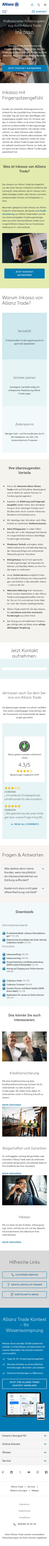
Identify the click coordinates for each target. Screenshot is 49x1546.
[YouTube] (28, 1472)
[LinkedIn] (11, 1472)
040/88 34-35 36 (27, 1524)
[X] (20, 1472)
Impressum (24, 1504)
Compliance (24, 1517)
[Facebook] (46, 1472)
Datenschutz (24, 1511)
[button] (32, 4)
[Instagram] (37, 1472)
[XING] (2, 1472)
